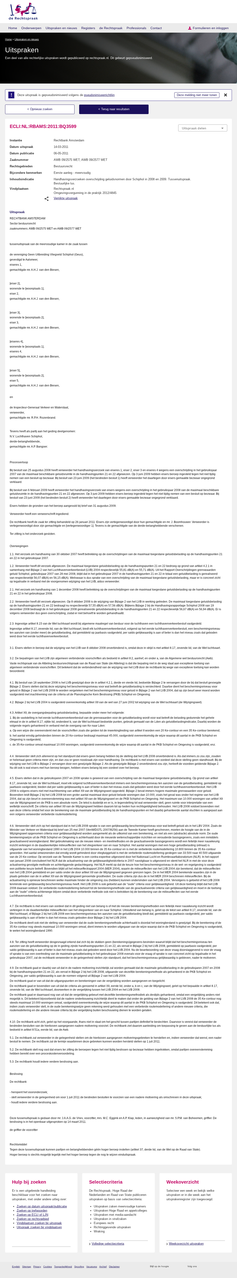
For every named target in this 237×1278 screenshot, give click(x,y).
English (16, 1266)
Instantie (16, 140)
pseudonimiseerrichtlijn (99, 95)
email (179, 1266)
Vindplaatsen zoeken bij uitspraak (39, 1223)
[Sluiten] (225, 95)
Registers (88, 28)
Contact (156, 28)
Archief (103, 1266)
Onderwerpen (31, 28)
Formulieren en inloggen (211, 28)
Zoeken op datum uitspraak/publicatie (42, 1206)
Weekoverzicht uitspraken (186, 1243)
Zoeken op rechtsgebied (33, 1219)
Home (12, 28)
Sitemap (26, 1266)
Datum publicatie (22, 153)
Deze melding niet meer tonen (197, 95)
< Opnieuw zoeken (39, 109)
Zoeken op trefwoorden (32, 1210)
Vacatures (91, 1266)
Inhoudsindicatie (22, 179)
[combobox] (203, 128)
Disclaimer (114, 1266)
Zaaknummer (19, 160)
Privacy (37, 1266)
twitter (200, 1266)
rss (173, 1266)
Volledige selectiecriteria (108, 1243)
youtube (224, 1266)
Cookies (47, 1266)
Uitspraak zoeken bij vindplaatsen (39, 1227)
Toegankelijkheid (63, 1266)
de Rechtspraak (110, 28)
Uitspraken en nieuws (61, 28)
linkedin (218, 1266)
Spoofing (79, 1266)
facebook (206, 1266)
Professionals (136, 28)
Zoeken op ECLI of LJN (32, 1214)
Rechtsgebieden (21, 166)
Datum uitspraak (21, 147)
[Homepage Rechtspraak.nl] (21, 10)
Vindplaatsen (19, 188)
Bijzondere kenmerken (26, 172)
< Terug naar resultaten (113, 109)
